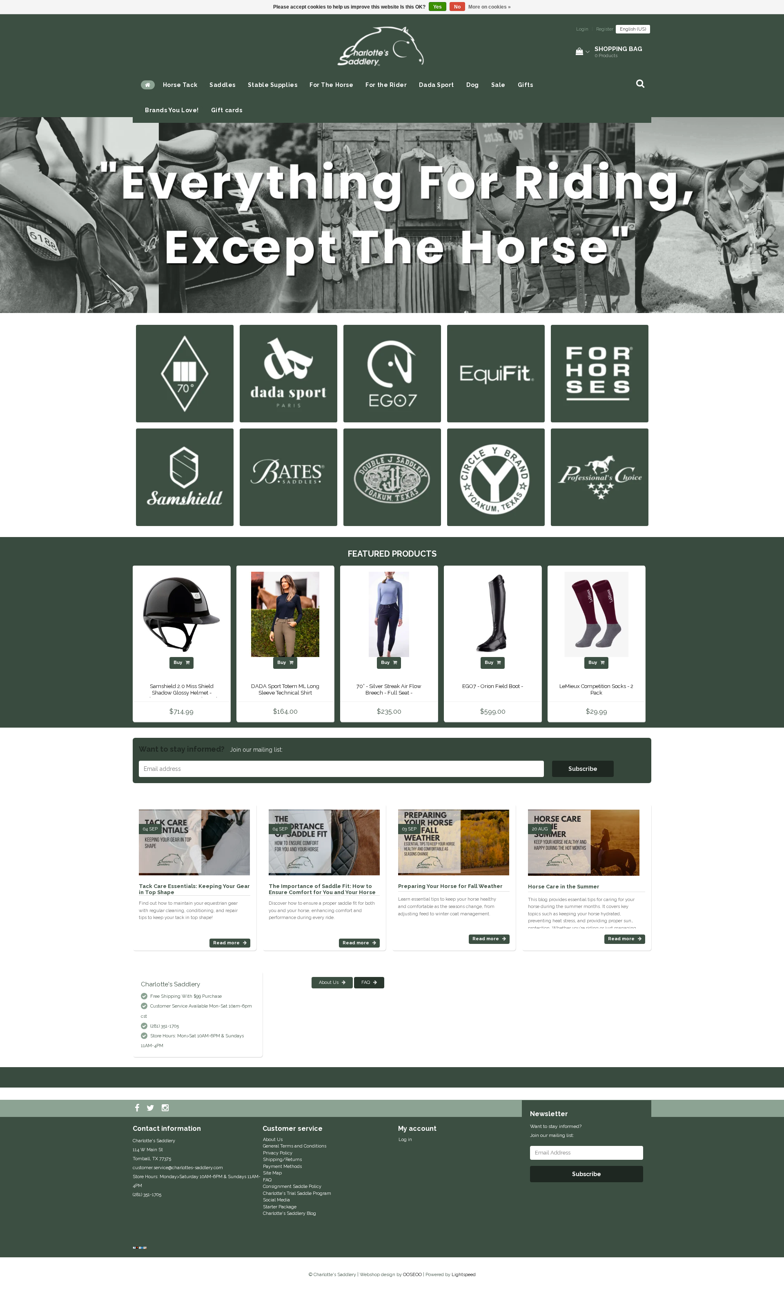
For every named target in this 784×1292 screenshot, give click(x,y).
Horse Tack (180, 85)
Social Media (276, 1200)
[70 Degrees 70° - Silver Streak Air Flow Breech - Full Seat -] (389, 614)
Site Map (272, 1173)
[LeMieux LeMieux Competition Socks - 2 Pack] (596, 614)
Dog (472, 85)
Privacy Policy (277, 1153)
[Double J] (392, 477)
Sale (498, 85)
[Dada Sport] (288, 373)
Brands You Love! (172, 110)
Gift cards (227, 110)
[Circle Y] (496, 477)
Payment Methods (282, 1166)
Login (582, 29)
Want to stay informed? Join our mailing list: (555, 1130)
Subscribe (582, 769)
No (457, 7)
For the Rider (386, 85)
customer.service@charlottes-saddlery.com (178, 1167)
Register (604, 29)
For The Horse (331, 85)
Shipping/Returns (282, 1159)
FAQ (366, 982)
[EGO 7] (392, 373)
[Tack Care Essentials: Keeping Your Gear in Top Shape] (194, 839)
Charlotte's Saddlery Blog (289, 1213)
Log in (405, 1139)
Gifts (525, 85)
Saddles (222, 85)
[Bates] (288, 477)
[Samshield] (185, 477)
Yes (437, 7)
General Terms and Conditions (294, 1146)
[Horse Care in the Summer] (583, 839)
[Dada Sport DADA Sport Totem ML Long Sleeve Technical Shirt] (285, 614)
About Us (329, 982)
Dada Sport (436, 85)
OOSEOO (412, 1274)
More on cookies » (489, 7)
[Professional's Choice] (599, 477)
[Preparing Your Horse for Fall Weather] (453, 839)
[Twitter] (151, 1108)
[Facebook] (138, 1108)
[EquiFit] (496, 373)
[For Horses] (599, 373)
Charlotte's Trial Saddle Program (297, 1193)
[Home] (148, 84)
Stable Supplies (272, 85)
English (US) (633, 29)
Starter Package (279, 1207)
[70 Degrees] (185, 373)
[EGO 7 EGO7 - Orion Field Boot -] (492, 614)
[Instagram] (166, 1108)
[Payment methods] (141, 1248)
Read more (227, 943)
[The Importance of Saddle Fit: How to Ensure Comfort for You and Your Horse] (324, 839)
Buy (178, 662)
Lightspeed (464, 1274)
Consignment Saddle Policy (292, 1186)
